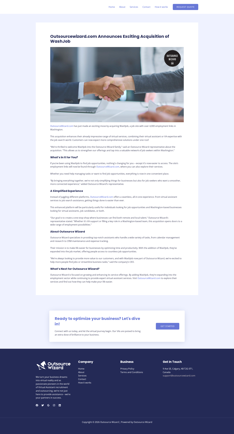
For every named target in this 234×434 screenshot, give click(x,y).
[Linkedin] (59, 405)
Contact (146, 6)
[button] (185, 7)
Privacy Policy (127, 368)
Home (112, 6)
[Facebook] (37, 405)
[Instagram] (54, 405)
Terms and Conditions (131, 372)
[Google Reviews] (48, 405)
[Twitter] (42, 405)
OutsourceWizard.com (61, 126)
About (122, 6)
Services (134, 6)
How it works (161, 6)
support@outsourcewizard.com (179, 375)
